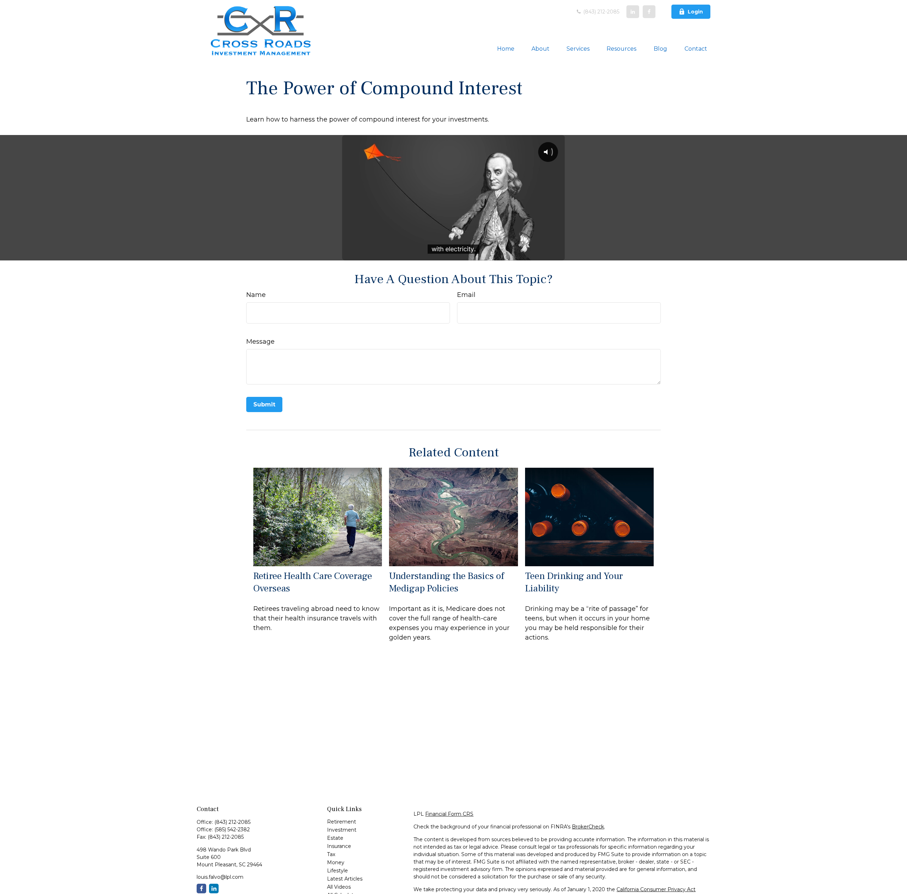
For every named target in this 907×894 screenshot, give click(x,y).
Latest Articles (344, 879)
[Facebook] (649, 11)
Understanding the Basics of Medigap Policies (446, 582)
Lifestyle (337, 870)
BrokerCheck (588, 826)
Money (335, 862)
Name (256, 295)
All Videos (339, 887)
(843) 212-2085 (600, 12)
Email (466, 295)
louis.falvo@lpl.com (220, 877)
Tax (331, 854)
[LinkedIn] (632, 11)
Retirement (341, 822)
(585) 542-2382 (232, 829)
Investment (341, 830)
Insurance (339, 846)
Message (260, 341)
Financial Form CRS (449, 814)
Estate (335, 838)
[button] (506, 48)
